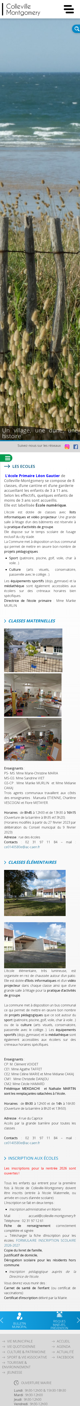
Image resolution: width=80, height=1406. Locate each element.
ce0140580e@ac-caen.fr (22, 847)
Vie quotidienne (21, 1346)
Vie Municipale (20, 1341)
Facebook (65, 1357)
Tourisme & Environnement (16, 1364)
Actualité (65, 1352)
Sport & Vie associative (27, 1357)
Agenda (63, 1346)
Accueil (63, 1341)
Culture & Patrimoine (26, 1352)
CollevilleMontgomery (23, 9)
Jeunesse (14, 1372)
